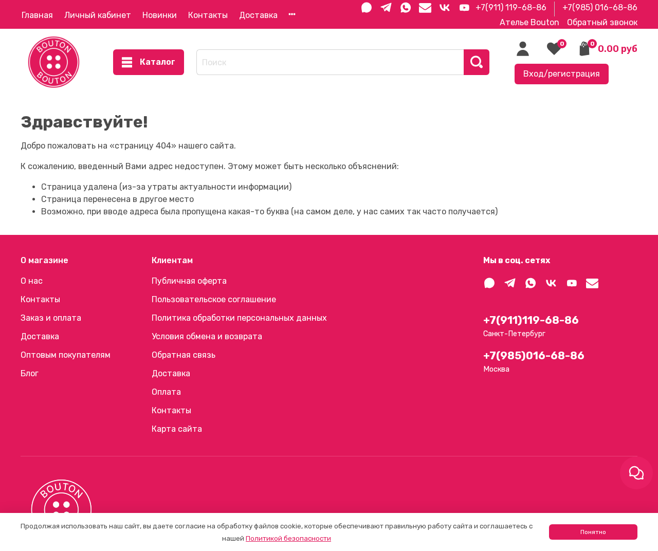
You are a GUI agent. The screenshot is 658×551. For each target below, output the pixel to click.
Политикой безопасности (288, 538)
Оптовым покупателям (66, 355)
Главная (37, 15)
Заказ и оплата (51, 318)
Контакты (208, 15)
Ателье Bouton (529, 22)
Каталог (157, 62)
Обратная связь (183, 355)
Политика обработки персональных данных (239, 318)
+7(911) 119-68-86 (511, 7)
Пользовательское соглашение (214, 299)
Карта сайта (177, 429)
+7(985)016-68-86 (533, 356)
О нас (32, 281)
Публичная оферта (189, 281)
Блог (30, 373)
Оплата (166, 392)
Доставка (258, 15)
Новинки (159, 15)
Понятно (593, 532)
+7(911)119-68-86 (531, 320)
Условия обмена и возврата (207, 336)
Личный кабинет (97, 15)
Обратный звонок (602, 22)
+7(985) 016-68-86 (599, 7)
